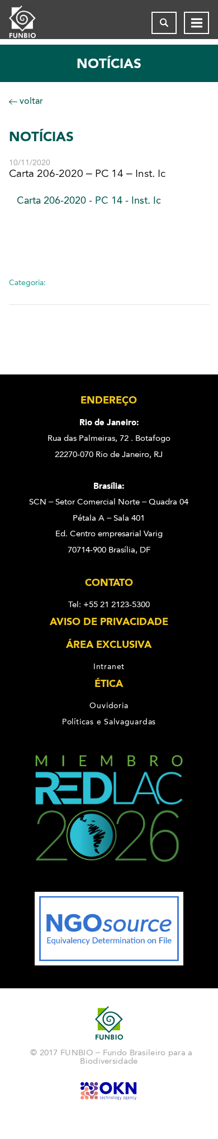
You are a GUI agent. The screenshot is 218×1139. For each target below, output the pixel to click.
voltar (30, 100)
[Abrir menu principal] (196, 23)
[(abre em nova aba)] (109, 884)
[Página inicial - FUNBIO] (31, 23)
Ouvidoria (108, 705)
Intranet (109, 666)
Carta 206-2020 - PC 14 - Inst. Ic (89, 200)
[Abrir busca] (164, 23)
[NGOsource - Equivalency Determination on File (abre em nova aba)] (109, 962)
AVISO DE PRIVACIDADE (109, 622)
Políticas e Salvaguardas (109, 721)
